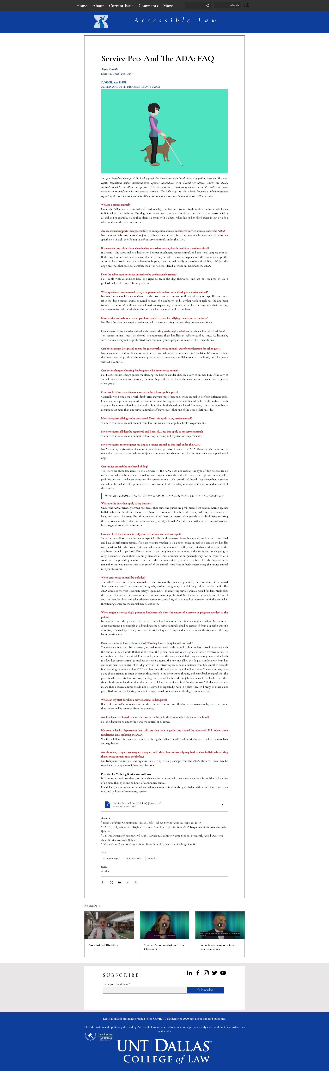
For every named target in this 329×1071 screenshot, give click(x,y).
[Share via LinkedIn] (119, 882)
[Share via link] (128, 882)
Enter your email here (115, 984)
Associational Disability (103, 945)
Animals (152, 858)
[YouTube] (223, 973)
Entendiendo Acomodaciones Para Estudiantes (217, 947)
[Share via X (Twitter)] (111, 882)
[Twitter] (214, 973)
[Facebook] (197, 973)
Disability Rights (133, 858)
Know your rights (111, 858)
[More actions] (226, 48)
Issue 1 (104, 866)
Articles (105, 871)
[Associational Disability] (109, 925)
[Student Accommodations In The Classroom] (164, 925)
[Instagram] (247, 5)
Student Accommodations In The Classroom (164, 947)
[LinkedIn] (243, 5)
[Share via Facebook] (102, 882)
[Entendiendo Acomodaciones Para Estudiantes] (220, 925)
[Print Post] (136, 882)
